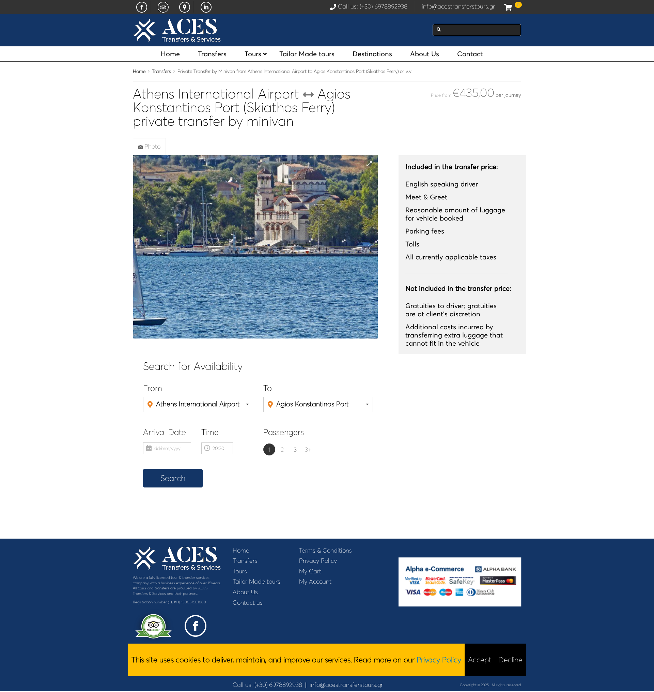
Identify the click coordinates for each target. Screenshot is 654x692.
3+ (308, 449)
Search (172, 478)
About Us (424, 53)
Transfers (212, 53)
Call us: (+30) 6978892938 (374, 6)
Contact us (248, 602)
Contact (470, 53)
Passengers (283, 432)
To (267, 388)
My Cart (310, 571)
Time (210, 432)
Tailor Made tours (306, 53)
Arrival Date (164, 432)
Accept (480, 659)
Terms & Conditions (325, 550)
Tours (253, 53)
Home (170, 53)
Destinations (372, 53)
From (152, 388)
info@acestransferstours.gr (458, 6)
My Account (315, 581)
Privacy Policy (318, 561)
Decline (510, 659)
